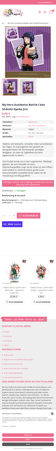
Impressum (8, 355)
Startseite (3, 23)
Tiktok (6, 345)
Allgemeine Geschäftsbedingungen (18, 359)
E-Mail (6, 332)
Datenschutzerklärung (13, 364)
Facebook (8, 336)
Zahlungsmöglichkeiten (13, 373)
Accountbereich (44, 2)
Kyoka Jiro (32, 122)
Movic (31, 136)
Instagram (8, 341)
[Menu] (39, 12)
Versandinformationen (13, 377)
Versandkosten (22, 116)
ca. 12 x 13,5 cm (35, 133)
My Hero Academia (36, 125)
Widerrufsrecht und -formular (16, 368)
